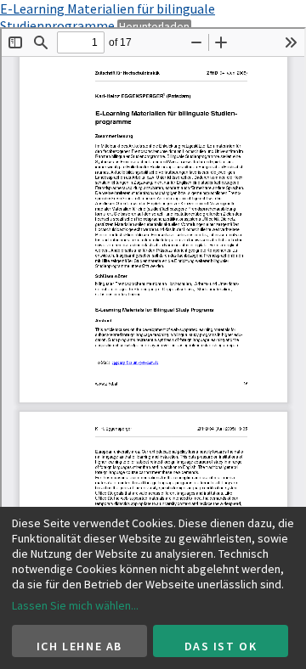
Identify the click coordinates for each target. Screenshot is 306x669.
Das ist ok (221, 646)
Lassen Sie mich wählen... (75, 605)
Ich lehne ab (79, 646)
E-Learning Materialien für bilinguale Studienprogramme (107, 17)
